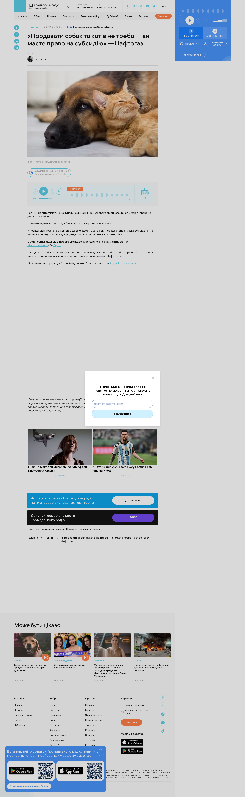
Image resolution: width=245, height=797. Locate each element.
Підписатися (122, 413)
